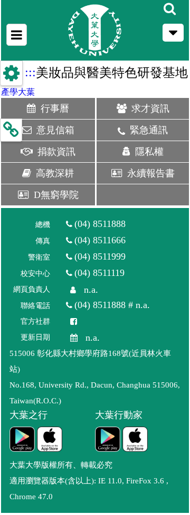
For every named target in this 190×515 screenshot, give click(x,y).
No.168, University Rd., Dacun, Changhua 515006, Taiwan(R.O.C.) (95, 393)
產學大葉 (18, 91)
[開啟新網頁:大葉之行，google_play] (22, 439)
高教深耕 (55, 173)
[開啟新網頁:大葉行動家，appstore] (135, 439)
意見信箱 (55, 130)
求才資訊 (150, 108)
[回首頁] (95, 30)
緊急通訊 (149, 130)
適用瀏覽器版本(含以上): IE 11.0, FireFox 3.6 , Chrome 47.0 (89, 489)
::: (30, 72)
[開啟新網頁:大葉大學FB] (70, 322)
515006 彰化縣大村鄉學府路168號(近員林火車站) (90, 361)
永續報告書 (151, 173)
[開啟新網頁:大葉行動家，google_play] (107, 439)
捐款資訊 (56, 151)
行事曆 (60, 108)
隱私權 (149, 151)
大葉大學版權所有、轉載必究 (61, 465)
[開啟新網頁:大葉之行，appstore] (49, 439)
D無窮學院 (56, 195)
